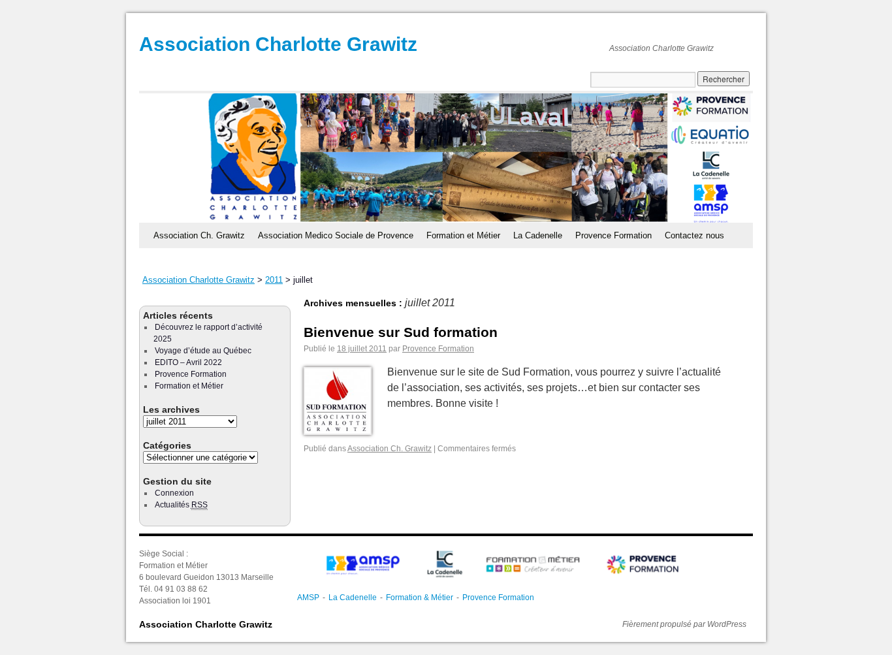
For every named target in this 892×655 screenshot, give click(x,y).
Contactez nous (694, 235)
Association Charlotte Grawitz (278, 44)
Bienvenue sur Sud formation (401, 332)
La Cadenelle (537, 235)
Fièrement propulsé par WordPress (684, 624)
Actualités (181, 504)
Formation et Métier (463, 235)
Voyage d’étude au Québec (203, 350)
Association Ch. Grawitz (199, 235)
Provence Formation (613, 235)
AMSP (308, 597)
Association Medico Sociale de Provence (335, 235)
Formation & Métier (419, 597)
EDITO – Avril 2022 (188, 362)
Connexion (174, 493)
